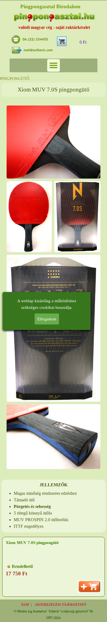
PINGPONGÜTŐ (14, 78)
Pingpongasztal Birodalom (50, 6)
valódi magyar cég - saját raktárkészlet (54, 27)
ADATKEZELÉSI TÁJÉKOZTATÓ (60, 605)
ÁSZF (25, 605)
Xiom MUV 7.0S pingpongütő (32, 542)
